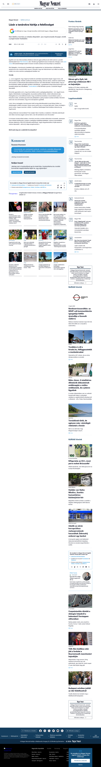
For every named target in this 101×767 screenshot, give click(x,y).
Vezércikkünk (33, 86)
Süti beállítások (96, 736)
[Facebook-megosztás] (66, 44)
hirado (70, 344)
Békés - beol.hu (35, 756)
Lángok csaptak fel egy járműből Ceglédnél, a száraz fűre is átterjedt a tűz (45, 267)
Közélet (49, 748)
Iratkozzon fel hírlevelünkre (18, 185)
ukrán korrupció (72, 523)
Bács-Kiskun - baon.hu (36, 752)
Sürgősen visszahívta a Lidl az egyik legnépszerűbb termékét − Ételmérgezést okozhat (60, 244)
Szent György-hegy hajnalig (76, 26)
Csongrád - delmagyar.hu (37, 760)
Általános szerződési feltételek (55, 736)
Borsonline (41, 212)
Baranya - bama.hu (36, 754)
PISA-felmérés (24, 61)
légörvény (70, 418)
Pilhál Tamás (73, 573)
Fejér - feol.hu (52, 754)
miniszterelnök (78, 237)
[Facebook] (58, 185)
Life (54, 240)
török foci (71, 37)
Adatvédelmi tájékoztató (24, 736)
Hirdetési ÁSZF (70, 736)
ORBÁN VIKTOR (38, 8)
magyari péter (71, 306)
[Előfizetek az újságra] (89, 4)
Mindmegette (12, 240)
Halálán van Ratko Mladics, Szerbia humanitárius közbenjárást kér (28, 216)
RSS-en (44, 187)
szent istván (74, 574)
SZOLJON (41, 262)
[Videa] (58, 188)
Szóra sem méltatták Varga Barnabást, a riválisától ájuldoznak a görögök (29, 244)
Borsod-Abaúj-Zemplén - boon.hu (39, 758)
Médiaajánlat (14, 736)
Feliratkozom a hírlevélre (59, 54)
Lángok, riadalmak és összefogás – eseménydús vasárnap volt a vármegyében (59, 267)
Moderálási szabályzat (81, 736)
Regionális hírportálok (38, 748)
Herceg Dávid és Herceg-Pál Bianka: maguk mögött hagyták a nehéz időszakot (45, 244)
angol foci (71, 49)
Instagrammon (26, 187)
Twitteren (49, 185)
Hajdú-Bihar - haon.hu (54, 758)
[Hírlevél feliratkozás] (64, 183)
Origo (25, 240)
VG (9, 212)
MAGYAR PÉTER (50, 8)
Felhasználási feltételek (39, 736)
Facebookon (42, 185)
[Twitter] (64, 185)
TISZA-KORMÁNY (62, 8)
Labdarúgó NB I (72, 76)
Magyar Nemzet (13, 20)
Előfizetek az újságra (74, 730)
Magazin (65, 748)
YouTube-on (38, 187)
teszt (75, 103)
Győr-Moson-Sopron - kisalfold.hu (56, 756)
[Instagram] (61, 185)
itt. (39, 55)
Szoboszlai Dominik (79, 198)
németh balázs (78, 181)
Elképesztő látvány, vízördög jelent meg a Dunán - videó (29, 266)
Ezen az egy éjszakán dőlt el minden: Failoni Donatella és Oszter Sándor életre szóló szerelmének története (45, 217)
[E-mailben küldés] (59, 44)
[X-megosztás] (62, 44)
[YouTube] (61, 188)
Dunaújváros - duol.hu (54, 752)
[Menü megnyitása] (98, 4)
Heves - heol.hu (52, 760)
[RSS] (64, 188)
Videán (32, 187)
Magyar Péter (77, 120)
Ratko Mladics (71, 487)
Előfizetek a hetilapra (79, 283)
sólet (69, 685)
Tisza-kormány (78, 141)
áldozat (70, 377)
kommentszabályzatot (50, 151)
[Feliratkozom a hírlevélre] (8, 4)
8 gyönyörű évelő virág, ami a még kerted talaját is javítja (15, 244)
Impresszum (4, 736)
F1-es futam (71, 608)
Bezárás (81, 764)
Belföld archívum (25, 20)
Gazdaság (57, 748)
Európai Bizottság (72, 458)
